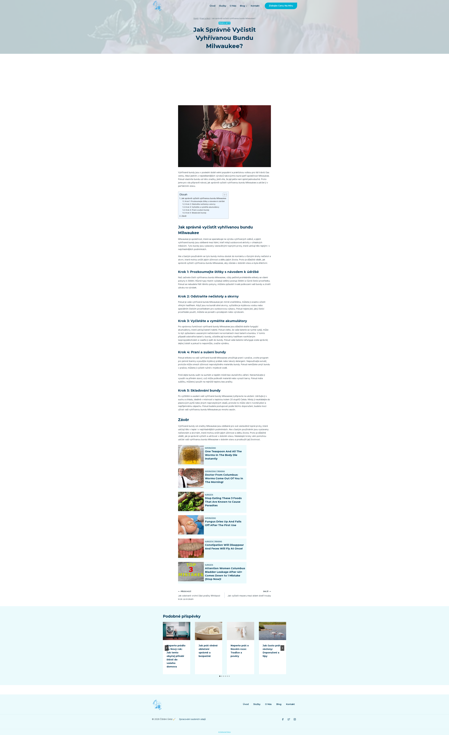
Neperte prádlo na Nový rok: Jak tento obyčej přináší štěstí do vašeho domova (176, 656)
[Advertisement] (224, 79)
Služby (222, 6)
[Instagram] (294, 719)
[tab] (219, 676)
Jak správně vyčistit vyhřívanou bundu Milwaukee (203, 198)
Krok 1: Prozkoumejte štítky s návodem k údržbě (205, 201)
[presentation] (176, 631)
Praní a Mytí (224, 23)
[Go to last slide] (166, 648)
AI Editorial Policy (224, 732)
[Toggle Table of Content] (223, 195)
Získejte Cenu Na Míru (281, 5)
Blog (278, 704)
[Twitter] (288, 719)
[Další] (282, 648)
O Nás (233, 6)
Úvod (212, 6)
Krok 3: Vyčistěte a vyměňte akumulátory (202, 207)
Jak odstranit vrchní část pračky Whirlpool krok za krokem (199, 595)
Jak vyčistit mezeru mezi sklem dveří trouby (249, 593)
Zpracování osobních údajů (192, 719)
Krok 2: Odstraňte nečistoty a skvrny (200, 204)
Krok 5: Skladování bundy (195, 213)
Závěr (184, 216)
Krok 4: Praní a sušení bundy (197, 210)
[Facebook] (282, 719)
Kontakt (255, 6)
